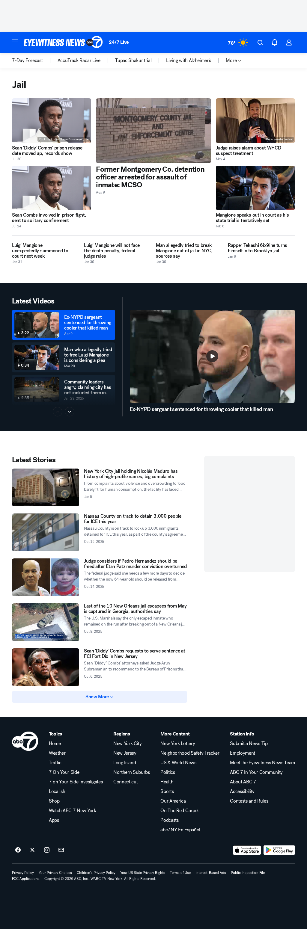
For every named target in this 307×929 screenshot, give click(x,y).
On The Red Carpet (179, 810)
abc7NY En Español (180, 829)
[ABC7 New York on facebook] (18, 850)
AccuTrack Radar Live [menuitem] (79, 60)
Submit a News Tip (249, 743)
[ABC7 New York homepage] (63, 42)
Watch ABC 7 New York (72, 810)
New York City (127, 743)
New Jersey (124, 753)
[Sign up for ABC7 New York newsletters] (61, 850)
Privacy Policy (23, 872)
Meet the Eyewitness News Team (262, 762)
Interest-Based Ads (210, 872)
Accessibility (242, 791)
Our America (173, 801)
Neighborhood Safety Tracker (189, 753)
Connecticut (125, 782)
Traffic (55, 762)
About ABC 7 (243, 782)
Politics (167, 772)
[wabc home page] (25, 741)
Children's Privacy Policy (96, 872)
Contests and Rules (249, 801)
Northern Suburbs (131, 772)
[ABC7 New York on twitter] (32, 850)
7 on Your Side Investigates (76, 782)
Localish (57, 791)
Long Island (124, 762)
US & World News (178, 762)
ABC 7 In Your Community (256, 772)
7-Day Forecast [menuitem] (27, 60)
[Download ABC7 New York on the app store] (247, 850)
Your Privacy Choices (55, 872)
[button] (15, 42)
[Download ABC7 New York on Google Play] (279, 850)
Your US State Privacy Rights (142, 872)
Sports (167, 791)
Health (166, 782)
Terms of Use (180, 872)
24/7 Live (119, 42)
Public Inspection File (248, 872)
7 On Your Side (64, 772)
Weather (57, 753)
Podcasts (169, 820)
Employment (242, 753)
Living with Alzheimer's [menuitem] (188, 60)
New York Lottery (177, 743)
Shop (54, 801)
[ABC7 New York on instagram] (47, 850)
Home (55, 743)
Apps (54, 820)
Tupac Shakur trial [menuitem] (133, 60)
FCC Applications (26, 878)
